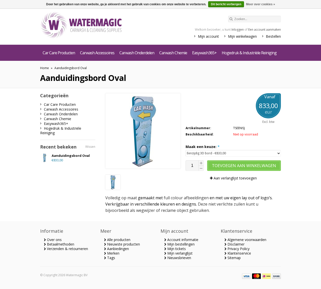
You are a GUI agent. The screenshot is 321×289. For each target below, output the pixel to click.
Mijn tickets (176, 248)
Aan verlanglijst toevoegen (235, 178)
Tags (110, 257)
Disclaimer (235, 244)
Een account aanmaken (264, 29)
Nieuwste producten (123, 244)
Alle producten (118, 239)
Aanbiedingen (117, 248)
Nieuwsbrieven (178, 257)
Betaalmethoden (60, 244)
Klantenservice (238, 253)
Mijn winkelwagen (242, 36)
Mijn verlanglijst (179, 253)
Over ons (54, 239)
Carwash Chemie (173, 53)
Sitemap (233, 257)
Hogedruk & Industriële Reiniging (249, 53)
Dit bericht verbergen (226, 4)
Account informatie (182, 239)
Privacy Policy (238, 248)
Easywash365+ (204, 53)
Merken (112, 253)
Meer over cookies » (260, 4)
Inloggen (237, 29)
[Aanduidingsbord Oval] (112, 188)
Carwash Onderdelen (136, 53)
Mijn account (208, 36)
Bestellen (273, 36)
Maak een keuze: (202, 146)
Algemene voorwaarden (246, 239)
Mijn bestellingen (180, 244)
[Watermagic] (90, 25)
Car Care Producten (59, 53)
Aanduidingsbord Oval (70, 68)
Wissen (90, 146)
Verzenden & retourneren (67, 248)
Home (44, 68)
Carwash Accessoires (97, 53)
